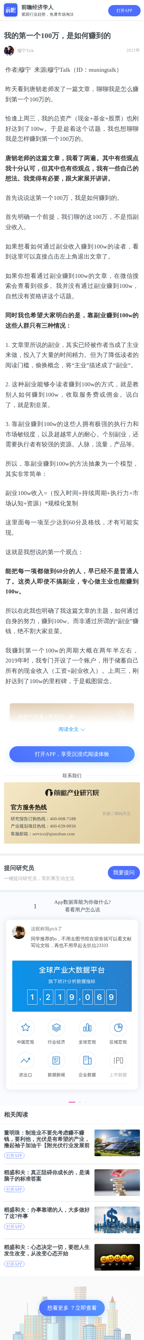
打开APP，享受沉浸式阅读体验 (72, 754)
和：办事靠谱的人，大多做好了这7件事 (47, 1213)
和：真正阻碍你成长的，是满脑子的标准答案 (47, 1176)
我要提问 (124, 872)
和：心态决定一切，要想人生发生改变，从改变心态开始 (47, 1250)
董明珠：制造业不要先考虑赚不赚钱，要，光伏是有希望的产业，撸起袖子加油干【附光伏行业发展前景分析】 (47, 1139)
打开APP (124, 10)
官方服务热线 (29, 807)
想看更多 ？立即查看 (72, 1308)
